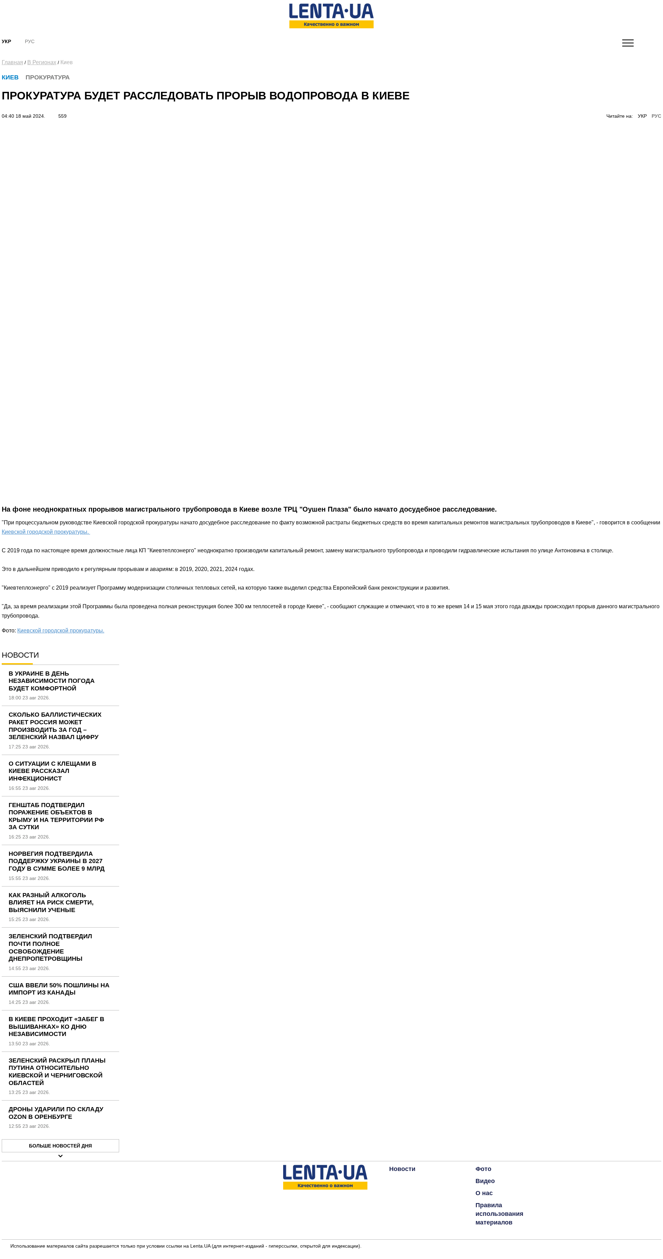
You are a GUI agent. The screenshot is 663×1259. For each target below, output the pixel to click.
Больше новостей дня (60, 1146)
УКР (642, 116)
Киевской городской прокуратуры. (46, 532)
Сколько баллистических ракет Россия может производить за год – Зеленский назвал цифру (55, 725)
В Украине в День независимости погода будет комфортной (52, 681)
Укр (6, 41)
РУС (656, 116)
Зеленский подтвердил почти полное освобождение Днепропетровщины (50, 947)
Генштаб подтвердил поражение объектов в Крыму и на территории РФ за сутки (56, 816)
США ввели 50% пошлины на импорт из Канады (59, 989)
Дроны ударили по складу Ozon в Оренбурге (56, 1113)
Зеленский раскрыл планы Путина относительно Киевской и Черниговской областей (57, 1071)
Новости (402, 1168)
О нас (484, 1193)
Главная (12, 62)
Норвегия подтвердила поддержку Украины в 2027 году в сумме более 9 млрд (57, 861)
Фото (483, 1168)
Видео (485, 1181)
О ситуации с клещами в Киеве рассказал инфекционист (52, 771)
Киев (66, 62)
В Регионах (41, 62)
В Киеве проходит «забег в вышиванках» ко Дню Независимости (56, 1026)
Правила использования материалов (499, 1214)
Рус (30, 41)
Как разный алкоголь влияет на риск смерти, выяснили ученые (51, 902)
